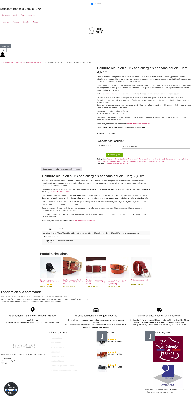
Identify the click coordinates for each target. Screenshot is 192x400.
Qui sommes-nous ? (9, 15)
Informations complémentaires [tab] (68, 169)
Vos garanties (56, 352)
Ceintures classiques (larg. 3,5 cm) (152, 159)
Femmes (16, 22)
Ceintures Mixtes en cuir (138, 161)
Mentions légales (57, 361)
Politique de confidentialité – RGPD (64, 370)
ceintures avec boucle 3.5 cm (117, 164)
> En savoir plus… (151, 394)
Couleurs (36, 22)
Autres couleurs (20, 62)
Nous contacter (57, 338)
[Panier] (3, 50)
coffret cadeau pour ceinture (138, 124)
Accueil (3, 62)
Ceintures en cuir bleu (34, 62)
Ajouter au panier (114, 155)
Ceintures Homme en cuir (118, 161)
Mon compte (56, 343)
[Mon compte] (2, 54)
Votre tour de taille (104, 145)
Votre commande (57, 347)
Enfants (26, 22)
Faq (22, 15)
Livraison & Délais (57, 356)
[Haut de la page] (150, 336)
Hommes (5, 22)
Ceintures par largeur (156, 161)
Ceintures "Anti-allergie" (129, 159)
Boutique (10, 62)
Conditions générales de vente (62, 366)
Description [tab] (47, 169)
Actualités (31, 15)
